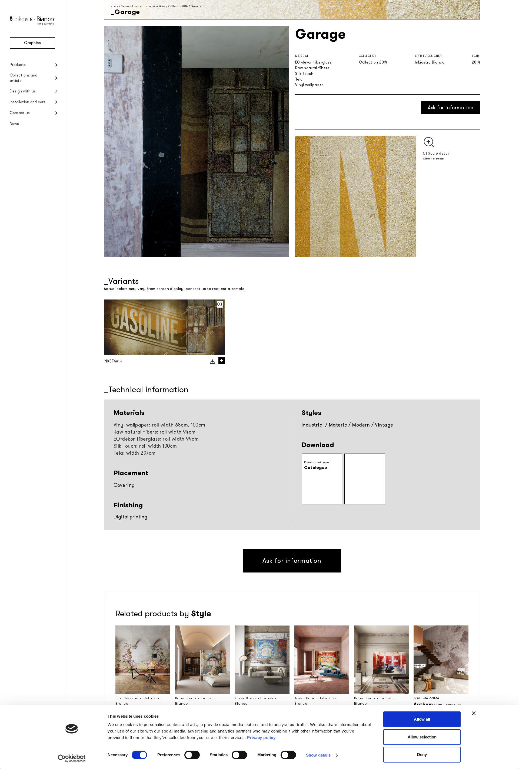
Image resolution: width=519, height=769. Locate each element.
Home (114, 6)
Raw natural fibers (312, 68)
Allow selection (422, 737)
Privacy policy (261, 737)
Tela (298, 79)
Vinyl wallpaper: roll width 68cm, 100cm (159, 425)
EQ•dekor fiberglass (313, 62)
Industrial (313, 425)
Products (18, 64)
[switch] (192, 755)
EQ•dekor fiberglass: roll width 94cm (156, 439)
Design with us (23, 91)
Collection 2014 (178, 6)
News (14, 123)
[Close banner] (474, 713)
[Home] (32, 23)
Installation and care (28, 102)
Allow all (422, 719)
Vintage (384, 425)
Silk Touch (304, 73)
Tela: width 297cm (135, 453)
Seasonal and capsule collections (143, 6)
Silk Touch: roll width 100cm (145, 446)
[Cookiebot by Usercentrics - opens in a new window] (71, 758)
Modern (361, 425)
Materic (338, 425)
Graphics (32, 42)
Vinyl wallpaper (309, 85)
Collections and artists (23, 78)
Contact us (20, 112)
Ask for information (450, 107)
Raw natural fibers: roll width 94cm (155, 432)
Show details (318, 755)
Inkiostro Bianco (429, 62)
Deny (422, 754)
